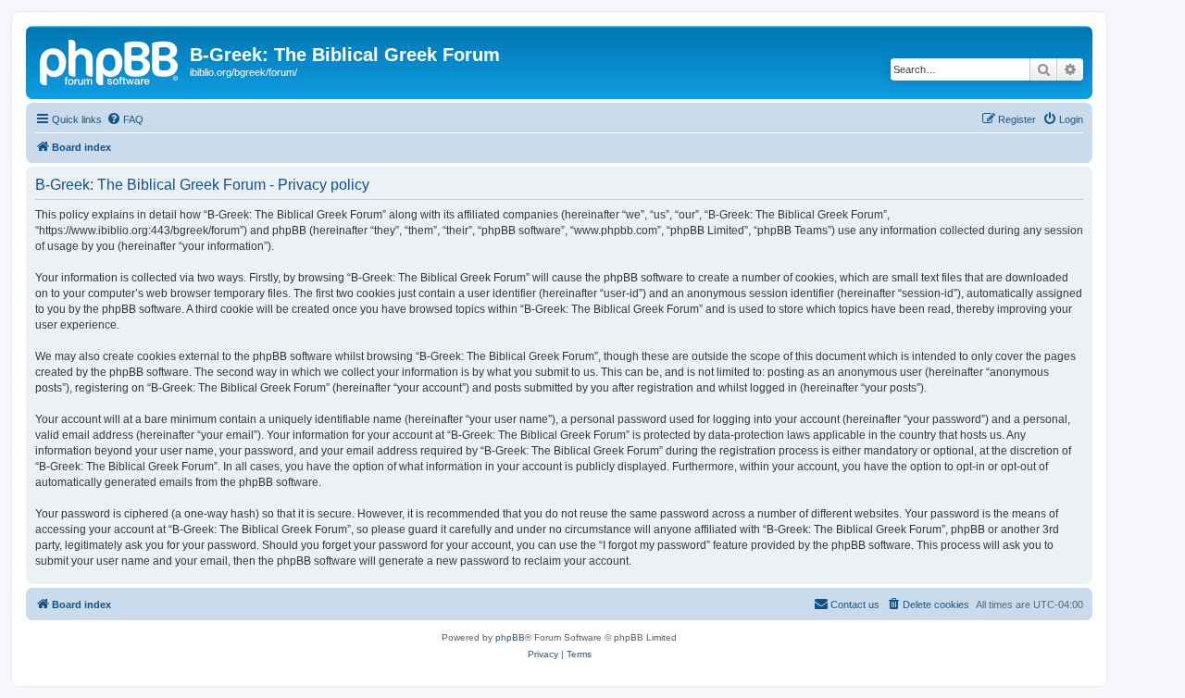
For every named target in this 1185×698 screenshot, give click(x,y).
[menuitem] (124, 119)
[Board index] (110, 60)
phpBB (510, 637)
